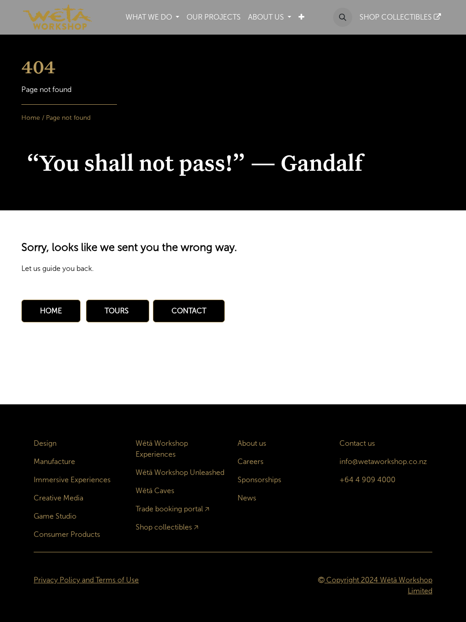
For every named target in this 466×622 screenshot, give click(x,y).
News (247, 498)
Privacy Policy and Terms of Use (86, 580)
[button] (342, 17)
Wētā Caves (155, 490)
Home (30, 118)
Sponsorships (259, 479)
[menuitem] (152, 17)
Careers (250, 461)
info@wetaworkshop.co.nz (383, 461)
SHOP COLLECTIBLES (397, 17)
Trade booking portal (169, 509)
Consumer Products (67, 534)
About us (252, 443)
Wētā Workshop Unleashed (180, 472)
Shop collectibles (164, 527)
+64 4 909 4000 (367, 479)
